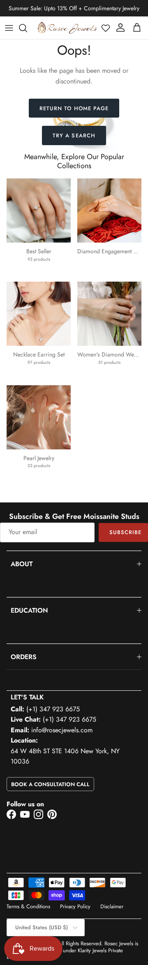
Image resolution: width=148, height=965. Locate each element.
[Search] (27, 28)
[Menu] (9, 28)
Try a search (74, 135)
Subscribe (125, 532)
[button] (106, 28)
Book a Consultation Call (50, 784)
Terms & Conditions (28, 906)
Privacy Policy (75, 906)
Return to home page (74, 108)
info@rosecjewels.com (61, 730)
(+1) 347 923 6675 (53, 709)
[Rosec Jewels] (67, 28)
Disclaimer (111, 906)
